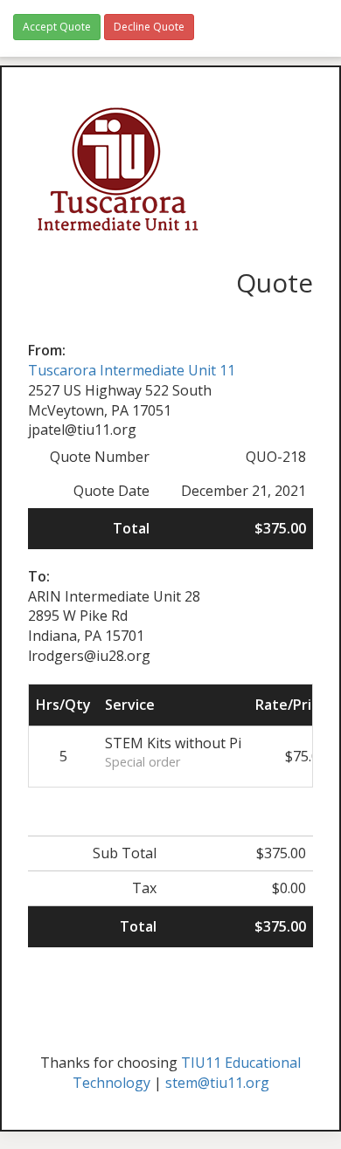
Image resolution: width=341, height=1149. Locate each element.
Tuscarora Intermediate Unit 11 (131, 370)
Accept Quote (57, 26)
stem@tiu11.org (217, 1082)
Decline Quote (149, 26)
